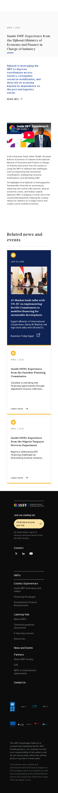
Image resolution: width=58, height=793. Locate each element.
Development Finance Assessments (25, 604)
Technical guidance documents (24, 626)
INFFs (17, 575)
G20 (16, 665)
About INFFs (20, 619)
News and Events (23, 647)
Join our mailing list (24, 515)
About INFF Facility (23, 659)
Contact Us (20, 682)
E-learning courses (24, 633)
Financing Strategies (25, 597)
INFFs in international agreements (25, 672)
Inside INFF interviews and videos (27, 589)
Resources (19, 639)
